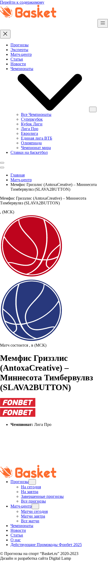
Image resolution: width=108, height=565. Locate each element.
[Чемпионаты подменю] (92, 109)
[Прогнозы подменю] (32, 482)
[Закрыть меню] (5, 34)
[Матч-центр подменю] (35, 506)
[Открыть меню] (103, 23)
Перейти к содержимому (22, 2)
